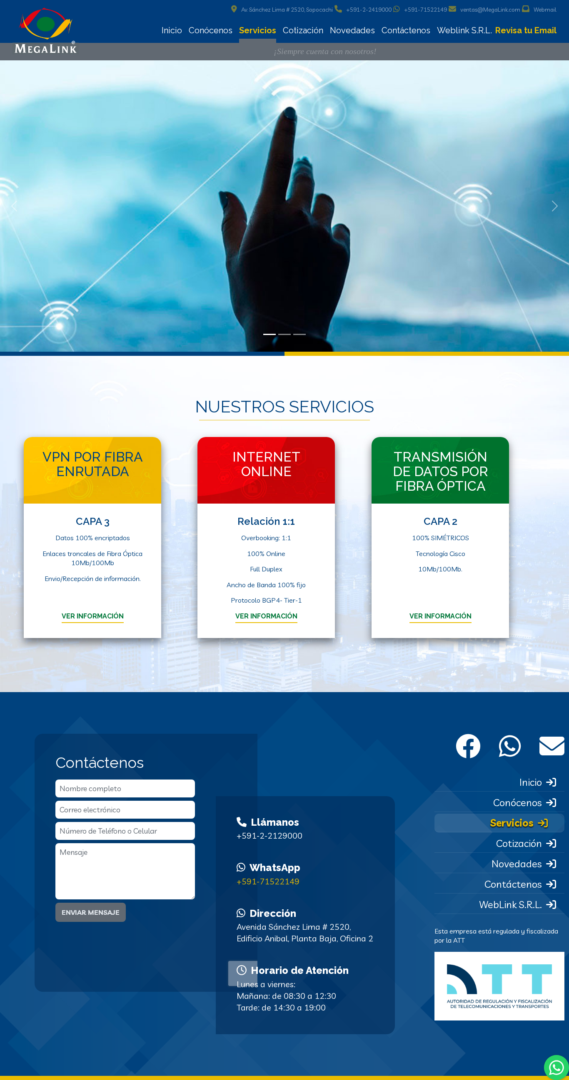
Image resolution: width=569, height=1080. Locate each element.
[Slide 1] (269, 334)
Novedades (352, 30)
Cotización (303, 30)
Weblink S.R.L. (464, 30)
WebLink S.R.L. (510, 904)
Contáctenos (406, 30)
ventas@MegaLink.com (490, 9)
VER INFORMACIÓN (92, 616)
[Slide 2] (284, 334)
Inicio (172, 30)
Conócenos (210, 30)
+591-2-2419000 (369, 9)
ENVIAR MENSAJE (91, 912)
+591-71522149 (425, 9)
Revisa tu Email (526, 30)
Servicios (257, 30)
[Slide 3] (299, 334)
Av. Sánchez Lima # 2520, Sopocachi (287, 9)
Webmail (545, 9)
